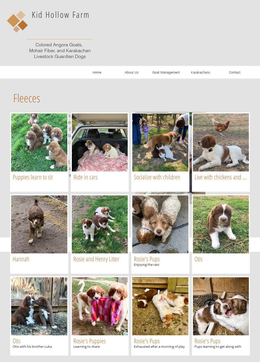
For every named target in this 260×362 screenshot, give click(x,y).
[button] (39, 152)
